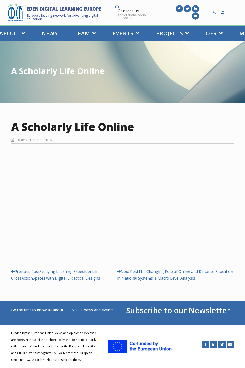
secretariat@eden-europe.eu (132, 16)
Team (82, 33)
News (50, 33)
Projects (169, 33)
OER (211, 33)
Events (123, 33)
